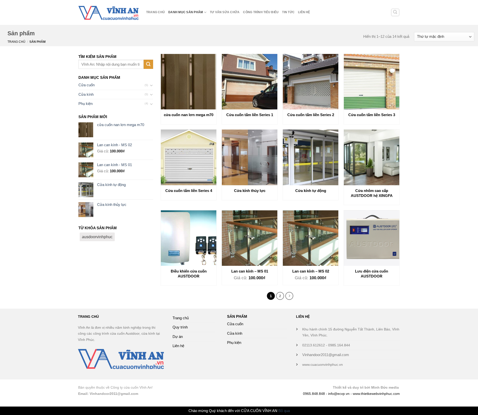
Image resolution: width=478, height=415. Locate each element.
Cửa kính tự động (310, 190)
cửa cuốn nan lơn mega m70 (188, 115)
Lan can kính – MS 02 (310, 271)
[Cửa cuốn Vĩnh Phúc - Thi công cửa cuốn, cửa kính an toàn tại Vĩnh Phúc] (108, 12)
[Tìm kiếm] (395, 12)
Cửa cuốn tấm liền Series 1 (249, 115)
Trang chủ (155, 12)
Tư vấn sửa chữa (225, 12)
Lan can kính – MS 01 (249, 271)
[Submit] (148, 64)
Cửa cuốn (86, 85)
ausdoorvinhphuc (97, 237)
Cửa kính (86, 94)
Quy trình (180, 327)
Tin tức (288, 12)
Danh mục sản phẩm (185, 12)
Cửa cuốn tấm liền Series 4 (188, 190)
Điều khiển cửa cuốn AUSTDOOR (189, 273)
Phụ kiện (85, 103)
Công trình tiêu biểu (261, 12)
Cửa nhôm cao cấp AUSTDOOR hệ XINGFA (372, 193)
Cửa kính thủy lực (249, 190)
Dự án (178, 336)
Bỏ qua (284, 411)
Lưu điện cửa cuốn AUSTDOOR (371, 273)
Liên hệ (304, 12)
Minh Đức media (385, 387)
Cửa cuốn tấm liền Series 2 (310, 115)
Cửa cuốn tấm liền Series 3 (371, 115)
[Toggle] (151, 85)
